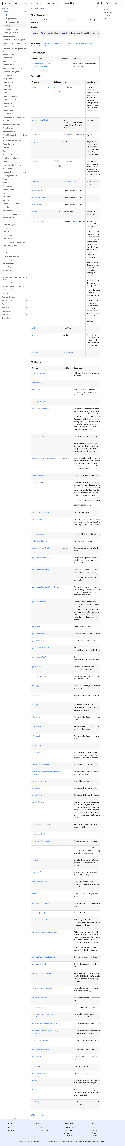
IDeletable (34, 46)
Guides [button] (17, 3)
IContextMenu (59, 43)
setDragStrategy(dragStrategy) (43, 957)
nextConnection (37, 191)
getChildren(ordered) (39, 602)
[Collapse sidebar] (14, 1118)
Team (59, 3)
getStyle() (35, 686)
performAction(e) (38, 802)
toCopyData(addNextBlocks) (42, 1073)
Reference (28, 3)
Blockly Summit (69, 1130)
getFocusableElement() (40, 648)
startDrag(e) (36, 1066)
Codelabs (39, 1127)
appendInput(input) (38, 402)
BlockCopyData (78, 43)
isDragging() (36, 727)
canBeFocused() (38, 475)
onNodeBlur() (37, 788)
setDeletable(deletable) (40, 920)
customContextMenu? (40, 120)
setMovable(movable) (39, 998)
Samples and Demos (42, 1130)
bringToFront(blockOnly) (40, 409)
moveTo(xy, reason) (39, 781)
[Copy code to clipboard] (97, 33)
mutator (35, 181)
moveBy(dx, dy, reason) (40, 765)
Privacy (94, 1133)
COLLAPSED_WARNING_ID (41, 87)
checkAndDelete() (38, 482)
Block (40, 39)
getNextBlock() (37, 667)
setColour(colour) (38, 913)
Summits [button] (49, 3)
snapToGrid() (36, 1057)
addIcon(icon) (37, 383)
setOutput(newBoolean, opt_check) (45, 1024)
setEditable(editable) (39, 964)
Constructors (108, 13)
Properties (107, 15)
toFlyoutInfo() (37, 1080)
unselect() (35, 1102)
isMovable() (36, 736)
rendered (35, 212)
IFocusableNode (44, 46)
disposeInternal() (38, 520)
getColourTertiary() (39, 641)
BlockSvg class (108, 10)
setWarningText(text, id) (40, 1050)
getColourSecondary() (40, 634)
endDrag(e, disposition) (40, 541)
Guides (10, 1127)
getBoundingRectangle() (40, 570)
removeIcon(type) (38, 834)
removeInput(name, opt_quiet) (43, 841)
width (34, 335)
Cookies (94, 1136)
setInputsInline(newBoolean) (42, 988)
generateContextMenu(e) (41, 548)
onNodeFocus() (37, 795)
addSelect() (36, 390)
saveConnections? (38, 221)
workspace (36, 352)
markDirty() (36, 753)
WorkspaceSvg (68, 352)
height (34, 142)
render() (35, 860)
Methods (107, 18)
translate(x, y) (37, 1090)
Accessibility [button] (69, 3)
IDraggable (89, 43)
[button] (14, 11)
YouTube (67, 1133)
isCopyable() (36, 717)
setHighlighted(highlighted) (41, 974)
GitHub (99, 3)
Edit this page (38, 1115)
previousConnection (39, 205)
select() (35, 894)
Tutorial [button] (38, 3)
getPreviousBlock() (39, 676)
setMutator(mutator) (39, 1007)
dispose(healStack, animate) (42, 513)
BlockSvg (40, 9)
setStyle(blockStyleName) (41, 1040)
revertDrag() (36, 872)
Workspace (70, 135)
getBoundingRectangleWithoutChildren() (46, 587)
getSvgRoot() (37, 695)
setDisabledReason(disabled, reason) (45, 932)
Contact (94, 1130)
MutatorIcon (67, 181)
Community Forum (69, 1127)
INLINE (34, 161)
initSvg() (35, 705)
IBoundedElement (47, 43)
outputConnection (38, 198)
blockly (33, 9)
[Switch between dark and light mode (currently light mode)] (107, 3)
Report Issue (68, 1136)
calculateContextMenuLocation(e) (44, 458)
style (34, 328)
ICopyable (68, 43)
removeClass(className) (41, 825)
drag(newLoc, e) (38, 534)
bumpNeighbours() (38, 436)
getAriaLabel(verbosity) (40, 558)
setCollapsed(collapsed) (40, 903)
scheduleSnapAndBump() (41, 882)
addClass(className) (39, 373)
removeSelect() (37, 848)
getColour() (36, 627)
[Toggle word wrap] (93, 33)
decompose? (36, 135)
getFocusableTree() (39, 657)
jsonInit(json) (36, 746)
